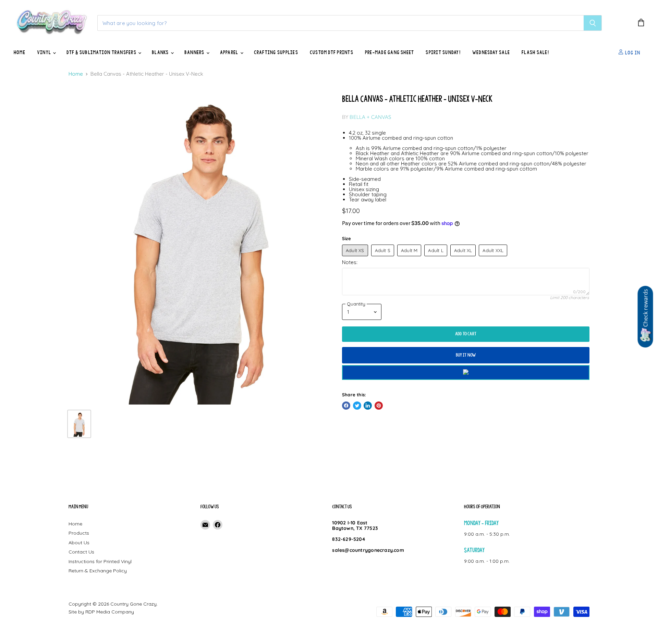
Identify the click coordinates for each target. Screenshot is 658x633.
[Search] (593, 23)
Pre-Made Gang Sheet (389, 52)
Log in (632, 52)
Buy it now (466, 355)
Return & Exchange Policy (98, 571)
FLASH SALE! (535, 52)
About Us (79, 542)
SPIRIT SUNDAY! (443, 52)
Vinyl (44, 52)
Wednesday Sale (491, 52)
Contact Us (81, 552)
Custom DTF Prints (331, 52)
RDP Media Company (109, 612)
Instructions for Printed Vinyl (100, 561)
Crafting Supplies (276, 52)
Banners (195, 52)
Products (79, 533)
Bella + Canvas (370, 117)
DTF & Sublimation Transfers (101, 52)
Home (19, 52)
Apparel (230, 52)
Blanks (161, 52)
